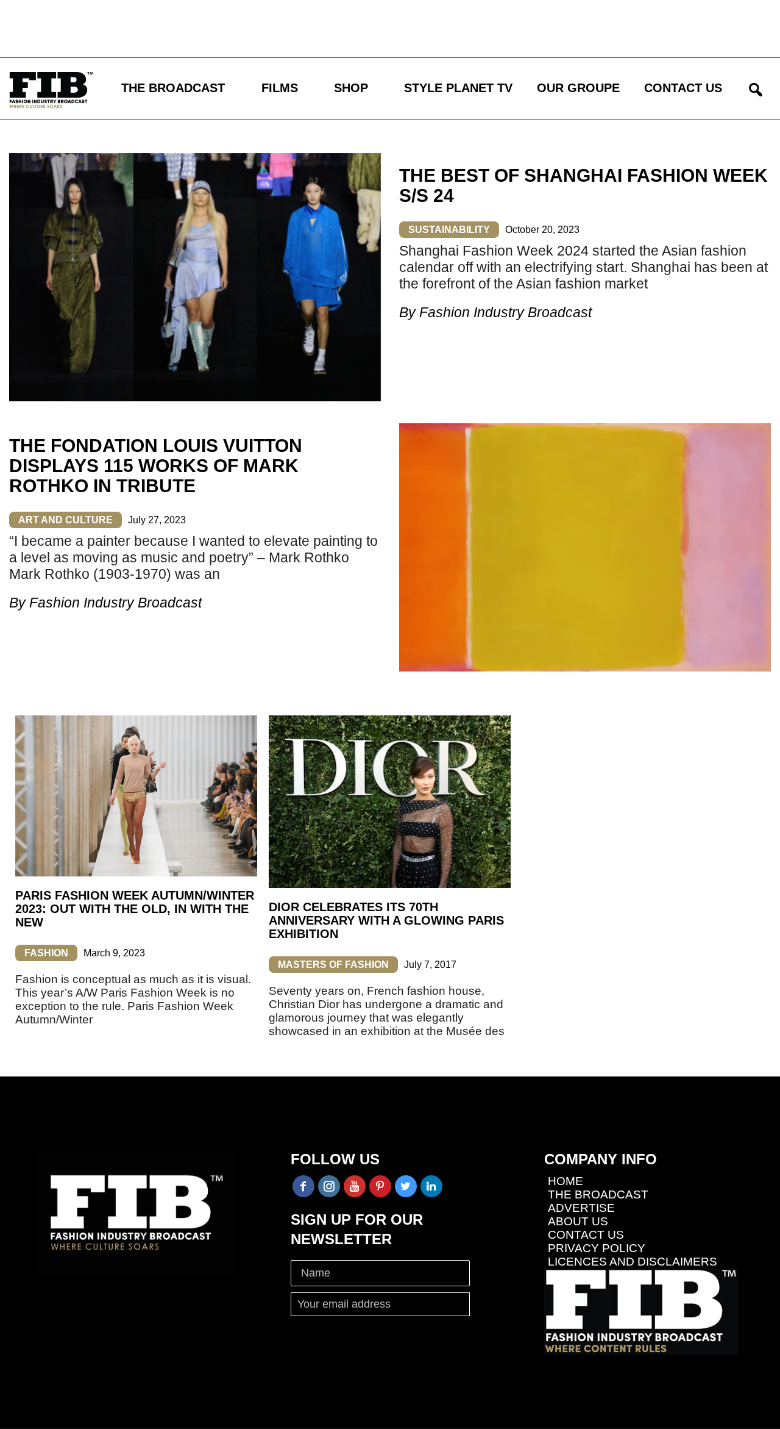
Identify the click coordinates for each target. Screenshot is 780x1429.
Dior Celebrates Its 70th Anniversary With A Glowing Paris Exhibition (386, 920)
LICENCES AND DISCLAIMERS (632, 1261)
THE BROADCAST (173, 88)
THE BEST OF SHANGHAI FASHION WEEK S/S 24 (583, 185)
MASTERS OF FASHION (333, 964)
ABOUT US (578, 1221)
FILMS (279, 88)
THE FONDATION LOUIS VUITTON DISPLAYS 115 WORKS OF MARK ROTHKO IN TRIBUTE (155, 465)
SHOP (351, 88)
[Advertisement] (356, 27)
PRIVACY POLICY (596, 1248)
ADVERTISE (581, 1208)
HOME (565, 1181)
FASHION (46, 953)
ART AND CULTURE (65, 520)
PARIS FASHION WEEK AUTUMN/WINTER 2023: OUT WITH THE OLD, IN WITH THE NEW (134, 909)
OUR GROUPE (578, 88)
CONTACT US (683, 88)
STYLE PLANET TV (458, 88)
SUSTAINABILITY (449, 229)
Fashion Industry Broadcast (505, 312)
